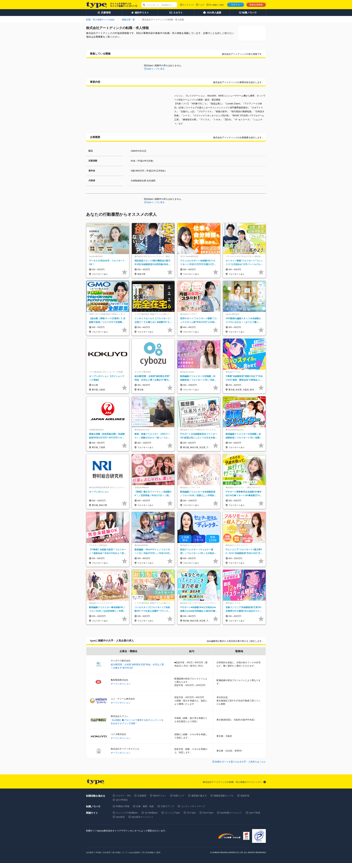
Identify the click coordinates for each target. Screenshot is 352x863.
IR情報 (98, 852)
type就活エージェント (142, 817)
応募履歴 (142, 795)
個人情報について (119, 852)
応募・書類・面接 (145, 806)
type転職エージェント (231, 812)
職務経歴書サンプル (224, 795)
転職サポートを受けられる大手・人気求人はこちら (240, 761)
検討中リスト (159, 795)
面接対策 (245, 795)
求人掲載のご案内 (216, 5)
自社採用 (106, 852)
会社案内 (90, 852)
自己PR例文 (122, 800)
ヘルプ (201, 5)
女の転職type (151, 812)
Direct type (208, 812)
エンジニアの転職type (127, 812)
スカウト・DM (123, 795)
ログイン (235, 4)
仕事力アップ (167, 806)
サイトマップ (188, 5)
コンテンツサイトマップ (193, 806)
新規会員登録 (256, 4)
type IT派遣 (254, 812)
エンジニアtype (172, 812)
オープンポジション (121, 684)
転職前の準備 (122, 806)
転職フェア (178, 795)
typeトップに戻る (156, 68)
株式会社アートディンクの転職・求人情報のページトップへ (232, 782)
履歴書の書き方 (199, 795)
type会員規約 (134, 852)
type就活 (120, 817)
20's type (191, 812)
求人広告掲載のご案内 (151, 852)
